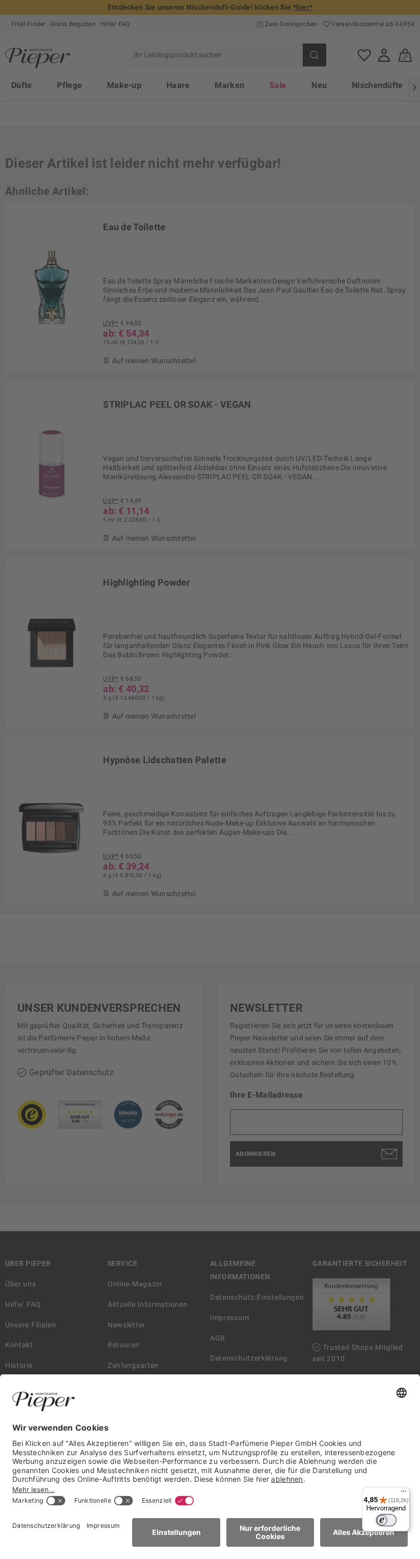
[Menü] (403, 1493)
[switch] (386, 1520)
